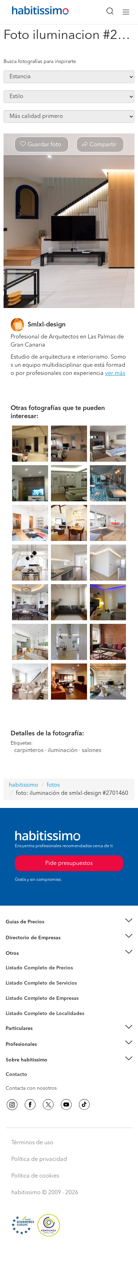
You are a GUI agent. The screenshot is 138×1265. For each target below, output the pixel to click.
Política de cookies (35, 1176)
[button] (69, 922)
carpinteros (29, 750)
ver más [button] (115, 373)
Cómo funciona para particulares (43, 1037)
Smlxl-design (46, 324)
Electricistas (19, 995)
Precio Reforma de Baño (33, 930)
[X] (48, 1104)
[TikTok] (84, 1104)
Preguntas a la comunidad (35, 969)
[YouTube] (66, 1104)
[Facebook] (30, 1104)
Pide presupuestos (69, 1253)
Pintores (15, 988)
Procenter (16, 983)
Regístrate (17, 1044)
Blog (11, 961)
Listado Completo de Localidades (45, 1013)
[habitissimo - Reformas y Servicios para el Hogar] (32, 12)
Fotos (12, 976)
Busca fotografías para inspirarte (40, 61)
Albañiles (16, 1003)
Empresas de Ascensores (34, 946)
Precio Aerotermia (26, 937)
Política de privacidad (39, 1159)
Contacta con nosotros (31, 1088)
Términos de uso (32, 1143)
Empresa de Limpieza (30, 953)
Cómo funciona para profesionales (45, 1052)
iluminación (62, 750)
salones (91, 750)
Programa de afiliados (30, 1082)
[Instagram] (12, 1104)
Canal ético (18, 1075)
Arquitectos (19, 1010)
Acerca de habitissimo (31, 1068)
